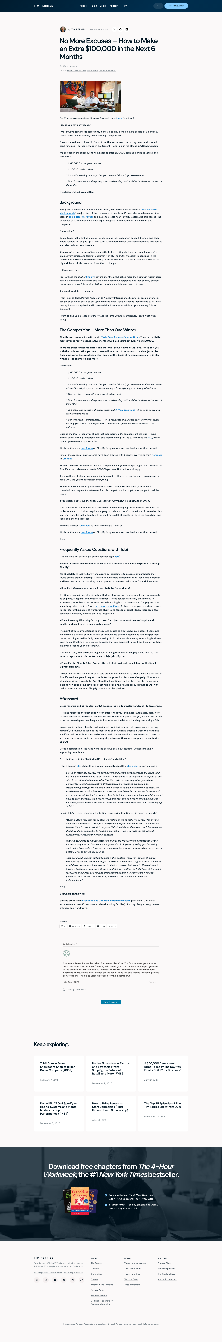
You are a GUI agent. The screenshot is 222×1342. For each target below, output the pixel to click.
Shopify (90, 276)
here (116, 556)
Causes (94, 1279)
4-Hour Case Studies (76, 70)
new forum (87, 448)
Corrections (96, 1274)
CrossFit (67, 458)
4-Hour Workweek (125, 409)
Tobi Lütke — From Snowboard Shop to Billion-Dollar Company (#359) (58, 1067)
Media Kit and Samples (102, 1284)
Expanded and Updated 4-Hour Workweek (106, 900)
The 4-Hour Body (132, 1268)
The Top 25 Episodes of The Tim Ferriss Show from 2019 (162, 1105)
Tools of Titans (131, 1279)
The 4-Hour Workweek (81, 216)
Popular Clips (164, 1263)
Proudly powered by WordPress (48, 1272)
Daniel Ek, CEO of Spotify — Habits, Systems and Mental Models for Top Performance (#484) (58, 1108)
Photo (119, 118)
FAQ (150, 437)
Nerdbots (157, 454)
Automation (92, 70)
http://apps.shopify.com (108, 606)
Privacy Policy (97, 1290)
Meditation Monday (167, 1279)
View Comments (111, 1002)
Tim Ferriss (96, 1263)
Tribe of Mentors (132, 1284)
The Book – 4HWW (107, 70)
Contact (95, 1268)
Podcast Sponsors (166, 1268)
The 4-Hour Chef (132, 1274)
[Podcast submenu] (120, 6)
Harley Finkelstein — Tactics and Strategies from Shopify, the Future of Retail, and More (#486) (111, 1069)
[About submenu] (88, 6)
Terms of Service (99, 1295)
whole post (132, 766)
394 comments (69, 66)
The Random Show (166, 1274)
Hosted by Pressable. (73, 1272)
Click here (85, 525)
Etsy (79, 766)
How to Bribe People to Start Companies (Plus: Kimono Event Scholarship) (110, 1107)
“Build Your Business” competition (120, 337)
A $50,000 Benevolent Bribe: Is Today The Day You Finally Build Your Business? (162, 1067)
